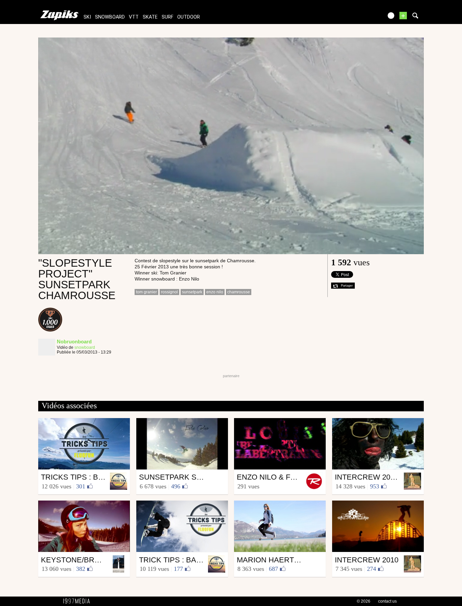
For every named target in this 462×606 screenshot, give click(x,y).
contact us (387, 601)
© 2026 (363, 601)
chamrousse (238, 292)
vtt (134, 17)
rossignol (169, 292)
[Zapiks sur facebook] (363, 18)
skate (150, 17)
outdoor (188, 17)
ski (87, 17)
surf (167, 17)
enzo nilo (214, 292)
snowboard (110, 17)
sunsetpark (192, 292)
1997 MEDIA (78, 601)
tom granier (146, 292)
